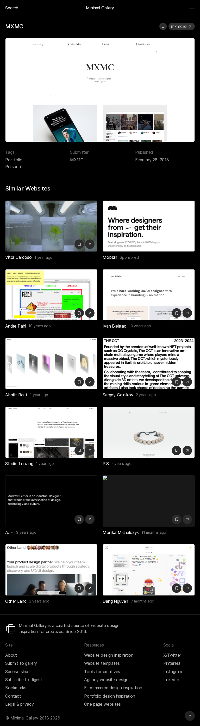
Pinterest (172, 663)
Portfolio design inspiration (109, 696)
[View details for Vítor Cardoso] (51, 226)
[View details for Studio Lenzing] (51, 432)
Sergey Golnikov (118, 394)
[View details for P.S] (149, 432)
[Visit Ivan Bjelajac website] (187, 313)
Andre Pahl (15, 326)
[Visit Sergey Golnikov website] (187, 381)
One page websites (102, 704)
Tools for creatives (102, 671)
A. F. (9, 532)
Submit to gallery (21, 663)
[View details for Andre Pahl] (51, 295)
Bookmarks (15, 687)
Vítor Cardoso (18, 257)
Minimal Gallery (100, 7)
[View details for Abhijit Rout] (51, 363)
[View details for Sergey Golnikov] (149, 363)
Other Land (16, 601)
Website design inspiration (108, 655)
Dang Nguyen (115, 601)
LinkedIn (171, 679)
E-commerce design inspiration (113, 687)
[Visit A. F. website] (90, 519)
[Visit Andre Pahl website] (90, 313)
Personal (13, 166)
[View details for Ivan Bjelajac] (149, 295)
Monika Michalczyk (121, 532)
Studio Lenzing (19, 463)
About (11, 655)
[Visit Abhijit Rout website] (90, 381)
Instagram (172, 671)
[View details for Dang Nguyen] (149, 569)
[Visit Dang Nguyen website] (187, 588)
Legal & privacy (19, 704)
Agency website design (106, 679)
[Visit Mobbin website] (149, 226)
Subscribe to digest (23, 679)
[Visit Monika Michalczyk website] (187, 519)
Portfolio (13, 159)
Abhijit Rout (16, 394)
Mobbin (110, 257)
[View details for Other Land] (51, 569)
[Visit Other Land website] (90, 588)
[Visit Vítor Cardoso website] (90, 244)
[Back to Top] (190, 716)
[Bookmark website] (163, 26)
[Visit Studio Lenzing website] (90, 450)
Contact (13, 696)
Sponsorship (16, 671)
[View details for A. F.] (51, 501)
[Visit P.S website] (187, 450)
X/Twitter (172, 655)
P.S (106, 463)
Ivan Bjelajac (114, 326)
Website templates (102, 663)
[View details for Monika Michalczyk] (149, 501)
